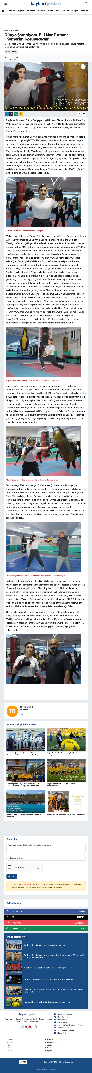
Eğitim (21, 11)
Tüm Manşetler (63, 1028)
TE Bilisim (24, 709)
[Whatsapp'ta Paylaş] (16, 114)
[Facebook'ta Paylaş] (7, 114)
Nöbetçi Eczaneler (65, 1014)
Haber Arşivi (62, 1033)
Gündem (11, 11)
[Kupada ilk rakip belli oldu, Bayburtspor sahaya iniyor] (66, 740)
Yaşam (66, 11)
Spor (17, 30)
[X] (26, 1027)
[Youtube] (30, 1027)
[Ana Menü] (5, 4)
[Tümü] (84, 903)
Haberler (8, 30)
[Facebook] (22, 1027)
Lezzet (9, 1050)
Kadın (49, 1048)
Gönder (11, 876)
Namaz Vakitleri (63, 1019)
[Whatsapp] (35, 1027)
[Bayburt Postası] (46, 4)
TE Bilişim (51, 1069)
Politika (41, 11)
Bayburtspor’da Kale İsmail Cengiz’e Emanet (66, 814)
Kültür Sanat (54, 11)
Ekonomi (31, 11)
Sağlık (75, 11)
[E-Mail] (22, 715)
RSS (24, 1062)
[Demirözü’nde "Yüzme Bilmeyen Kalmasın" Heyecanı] (25, 801)
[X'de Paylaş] (11, 114)
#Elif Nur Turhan (11, 52)
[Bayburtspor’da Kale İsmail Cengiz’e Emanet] (66, 801)
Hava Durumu (63, 1017)
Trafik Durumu (63, 1022)
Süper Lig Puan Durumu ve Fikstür (70, 1025)
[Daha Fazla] (21, 114)
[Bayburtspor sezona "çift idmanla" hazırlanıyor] (66, 771)
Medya (84, 11)
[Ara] (86, 3)
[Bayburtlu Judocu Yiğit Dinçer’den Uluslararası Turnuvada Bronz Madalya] (25, 740)
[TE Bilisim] (12, 711)
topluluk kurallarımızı (28, 884)
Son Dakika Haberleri (66, 1030)
